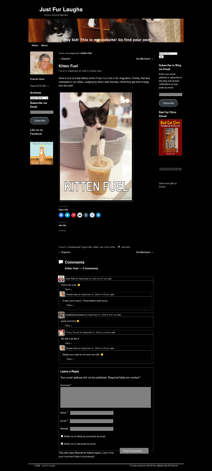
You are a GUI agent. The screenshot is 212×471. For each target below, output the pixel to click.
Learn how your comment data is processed (86, 454)
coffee (95, 246)
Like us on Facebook (36, 132)
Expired (64, 58)
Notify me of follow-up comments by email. (85, 436)
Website (64, 428)
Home (35, 45)
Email (64, 420)
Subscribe (39, 120)
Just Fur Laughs (61, 9)
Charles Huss (37, 78)
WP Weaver (173, 465)
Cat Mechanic (144, 58)
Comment (66, 385)
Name (64, 412)
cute (101, 246)
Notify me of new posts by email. (80, 443)
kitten (112, 246)
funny (106, 246)
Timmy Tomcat (72, 332)
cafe (90, 246)
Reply (68, 289)
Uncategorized (72, 53)
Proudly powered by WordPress (143, 465)
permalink (126, 246)
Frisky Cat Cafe (104, 78)
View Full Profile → (39, 85)
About (44, 45)
